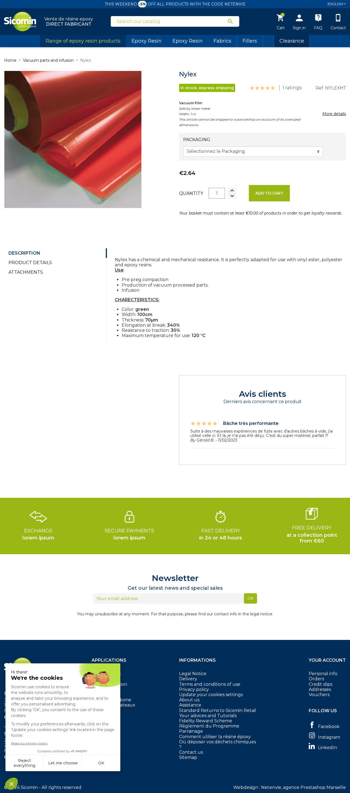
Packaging (196, 139)
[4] (267, 88)
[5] (272, 88)
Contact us (191, 752)
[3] (262, 88)
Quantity (191, 193)
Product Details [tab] (30, 262)
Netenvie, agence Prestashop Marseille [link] (303, 787)
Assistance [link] (190, 705)
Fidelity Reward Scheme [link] (205, 720)
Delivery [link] (188, 678)
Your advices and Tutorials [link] (208, 715)
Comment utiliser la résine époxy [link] (215, 736)
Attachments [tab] (25, 272)
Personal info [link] (323, 673)
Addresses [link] (320, 689)
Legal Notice (192, 673)
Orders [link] (316, 678)
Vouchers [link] (319, 694)
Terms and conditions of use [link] (209, 684)
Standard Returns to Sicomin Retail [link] (217, 710)
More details (334, 114)
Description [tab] (24, 253)
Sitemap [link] (188, 757)
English (335, 4)
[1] (252, 88)
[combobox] (171, 21)
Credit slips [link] (320, 684)
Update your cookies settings (211, 694)
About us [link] (189, 699)
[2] (257, 88)
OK (250, 598)
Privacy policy (194, 689)
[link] (327, 726)
